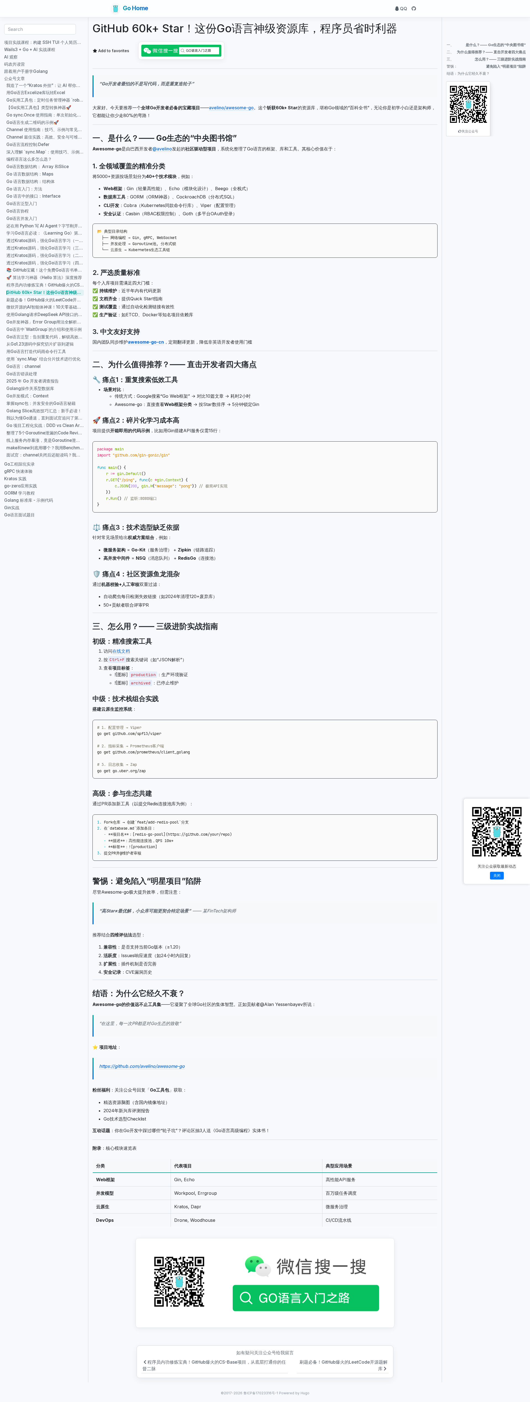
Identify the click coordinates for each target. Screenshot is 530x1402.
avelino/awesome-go (231, 107)
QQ (403, 8)
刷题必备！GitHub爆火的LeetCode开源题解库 (344, 1365)
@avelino (162, 149)
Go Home (134, 8)
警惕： (486, 66)
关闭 (496, 875)
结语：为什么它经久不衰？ (468, 73)
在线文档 (121, 651)
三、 (486, 59)
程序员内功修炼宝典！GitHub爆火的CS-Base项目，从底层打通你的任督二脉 (214, 1365)
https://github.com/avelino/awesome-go (142, 1066)
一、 (486, 45)
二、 (486, 52)
